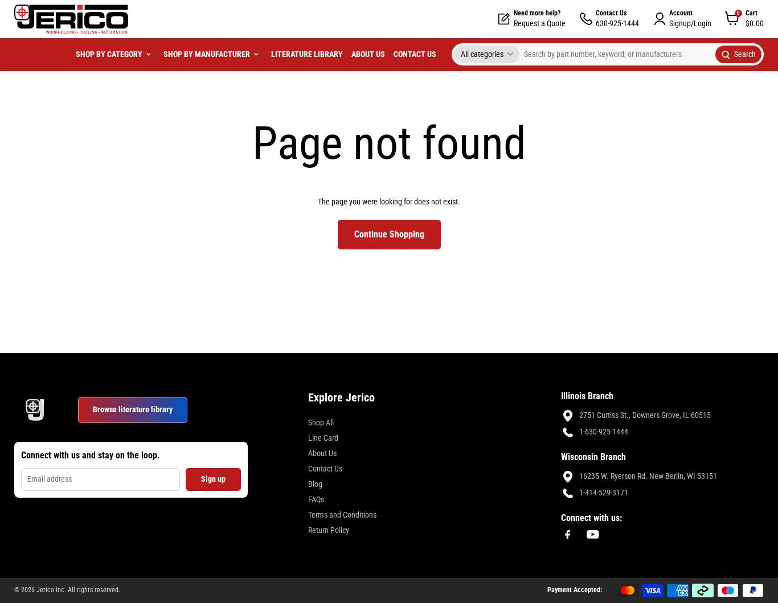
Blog (315, 484)
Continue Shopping (389, 234)
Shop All (321, 422)
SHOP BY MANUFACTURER (206, 54)
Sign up (213, 478)
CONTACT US (415, 54)
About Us (322, 453)
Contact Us (325, 468)
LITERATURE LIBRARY (307, 54)
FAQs (316, 499)
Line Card (323, 437)
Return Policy (328, 530)
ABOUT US (368, 54)
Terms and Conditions (342, 514)
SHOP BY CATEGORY (109, 54)
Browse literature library (133, 409)
